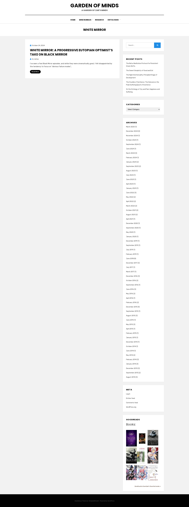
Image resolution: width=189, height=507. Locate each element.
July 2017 (129, 267)
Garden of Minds (94, 5)
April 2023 (129, 184)
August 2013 (130, 377)
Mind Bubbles (85, 20)
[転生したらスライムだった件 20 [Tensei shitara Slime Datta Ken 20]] (142, 472)
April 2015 (129, 329)
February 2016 (131, 302)
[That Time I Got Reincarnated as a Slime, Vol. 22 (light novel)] (153, 455)
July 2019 (129, 250)
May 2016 (129, 294)
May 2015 (129, 324)
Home (72, 20)
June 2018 (130, 259)
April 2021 (129, 219)
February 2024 (131, 158)
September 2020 (132, 228)
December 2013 (131, 368)
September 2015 (132, 311)
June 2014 (130, 351)
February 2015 (131, 333)
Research (99, 20)
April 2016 (129, 298)
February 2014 (131, 359)
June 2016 (130, 289)
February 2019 (131, 254)
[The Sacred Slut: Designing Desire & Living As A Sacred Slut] (142, 438)
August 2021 (130, 215)
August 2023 (131, 171)
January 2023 (131, 188)
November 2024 (132, 136)
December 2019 (131, 241)
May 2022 (129, 197)
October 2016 (131, 280)
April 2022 (129, 201)
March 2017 (130, 272)
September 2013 (132, 373)
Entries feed (130, 398)
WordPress (111, 501)
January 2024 (131, 162)
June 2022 (130, 193)
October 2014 (131, 346)
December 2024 (132, 131)
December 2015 (131, 307)
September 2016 (132, 285)
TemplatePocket (94, 501)
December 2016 (131, 276)
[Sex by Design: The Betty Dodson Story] (131, 455)
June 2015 (130, 320)
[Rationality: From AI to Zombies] (153, 438)
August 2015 (130, 316)
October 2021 (131, 210)
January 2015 (131, 338)
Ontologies (113, 20)
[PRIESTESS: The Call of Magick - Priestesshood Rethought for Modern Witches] (131, 438)
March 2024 (130, 153)
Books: (131, 424)
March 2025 (130, 127)
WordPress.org (131, 407)
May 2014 (129, 355)
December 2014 (131, 342)
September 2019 (132, 245)
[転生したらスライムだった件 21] (131, 472)
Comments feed (132, 403)
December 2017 (131, 263)
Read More (35, 71)
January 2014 (131, 364)
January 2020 (131, 237)
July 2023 (129, 175)
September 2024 (132, 144)
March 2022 (130, 206)
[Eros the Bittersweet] (142, 456)
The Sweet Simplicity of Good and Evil (139, 70)
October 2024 (131, 140)
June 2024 (130, 149)
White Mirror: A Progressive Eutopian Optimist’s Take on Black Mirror (71, 52)
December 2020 (132, 223)
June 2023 (130, 179)
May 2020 (129, 232)
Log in (128, 394)
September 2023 (132, 166)
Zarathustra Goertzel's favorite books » (148, 486)
